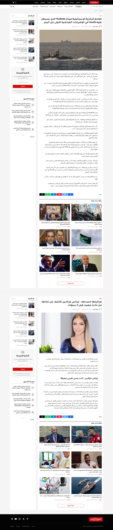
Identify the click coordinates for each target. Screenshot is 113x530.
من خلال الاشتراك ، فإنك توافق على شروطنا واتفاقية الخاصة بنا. (22, 91)
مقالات (100, 298)
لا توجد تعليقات (75, 26)
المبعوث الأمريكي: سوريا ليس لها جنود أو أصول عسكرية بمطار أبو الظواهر (19, 22)
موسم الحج (52, 6)
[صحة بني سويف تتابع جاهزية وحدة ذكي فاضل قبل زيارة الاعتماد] (31, 40)
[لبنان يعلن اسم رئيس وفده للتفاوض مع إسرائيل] (86, 263)
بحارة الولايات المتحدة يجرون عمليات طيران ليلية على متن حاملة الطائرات (20, 50)
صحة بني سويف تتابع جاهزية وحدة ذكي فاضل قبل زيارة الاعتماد (20, 41)
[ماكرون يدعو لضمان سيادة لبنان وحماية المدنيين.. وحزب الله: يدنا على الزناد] (54, 263)
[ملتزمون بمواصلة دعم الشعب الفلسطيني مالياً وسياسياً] (86, 237)
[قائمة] (11, 6)
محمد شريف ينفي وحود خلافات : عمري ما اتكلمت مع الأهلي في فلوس (88, 445)
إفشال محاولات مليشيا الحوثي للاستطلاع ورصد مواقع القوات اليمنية (22, 123)
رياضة (54, 2)
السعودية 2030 (44, 6)
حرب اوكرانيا (59, 6)
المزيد (36, 2)
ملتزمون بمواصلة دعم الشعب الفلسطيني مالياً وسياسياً (89, 249)
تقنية (60, 2)
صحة (49, 2)
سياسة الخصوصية (23, 92)
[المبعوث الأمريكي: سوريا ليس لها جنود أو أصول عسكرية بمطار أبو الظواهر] (31, 22)
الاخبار (83, 2)
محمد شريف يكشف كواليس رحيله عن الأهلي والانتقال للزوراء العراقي (21, 111)
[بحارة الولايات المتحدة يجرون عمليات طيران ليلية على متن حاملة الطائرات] (31, 49)
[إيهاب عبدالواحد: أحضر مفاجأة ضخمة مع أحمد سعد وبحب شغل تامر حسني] (31, 31)
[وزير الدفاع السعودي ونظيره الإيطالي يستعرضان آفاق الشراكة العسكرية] (54, 212)
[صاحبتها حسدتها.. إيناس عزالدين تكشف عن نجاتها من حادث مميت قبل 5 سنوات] (70, 333)
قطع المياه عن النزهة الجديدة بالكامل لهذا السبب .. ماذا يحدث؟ (20, 59)
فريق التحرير (95, 26)
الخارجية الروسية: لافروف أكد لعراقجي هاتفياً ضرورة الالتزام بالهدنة (56, 249)
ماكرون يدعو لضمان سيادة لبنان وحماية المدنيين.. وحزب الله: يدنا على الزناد (55, 274)
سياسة (72, 2)
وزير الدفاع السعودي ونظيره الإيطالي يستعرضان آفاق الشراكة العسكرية (55, 223)
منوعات (43, 2)
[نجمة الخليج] (96, 2)
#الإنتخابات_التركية (68, 6)
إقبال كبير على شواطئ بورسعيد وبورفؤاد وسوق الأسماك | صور (21, 116)
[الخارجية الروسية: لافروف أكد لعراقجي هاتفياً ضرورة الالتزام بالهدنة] (54, 237)
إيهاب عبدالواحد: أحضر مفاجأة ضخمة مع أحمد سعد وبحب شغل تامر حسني (20, 31)
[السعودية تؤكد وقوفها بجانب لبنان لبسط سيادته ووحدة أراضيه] (86, 212)
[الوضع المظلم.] (16, 2)
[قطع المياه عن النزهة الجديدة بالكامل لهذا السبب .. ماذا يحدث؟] (31, 59)
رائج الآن (78, 6)
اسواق (66, 2)
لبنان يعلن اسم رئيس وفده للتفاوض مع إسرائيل (88, 273)
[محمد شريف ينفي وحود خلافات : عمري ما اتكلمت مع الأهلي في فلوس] (86, 434)
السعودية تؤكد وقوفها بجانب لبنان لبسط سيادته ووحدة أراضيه (88, 223)
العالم (78, 2)
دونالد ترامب (35, 6)
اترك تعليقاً (71, 283)
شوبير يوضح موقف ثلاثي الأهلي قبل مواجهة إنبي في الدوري (22, 129)
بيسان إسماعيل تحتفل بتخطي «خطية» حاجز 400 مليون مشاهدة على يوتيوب (21, 105)
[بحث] (13, 6)
